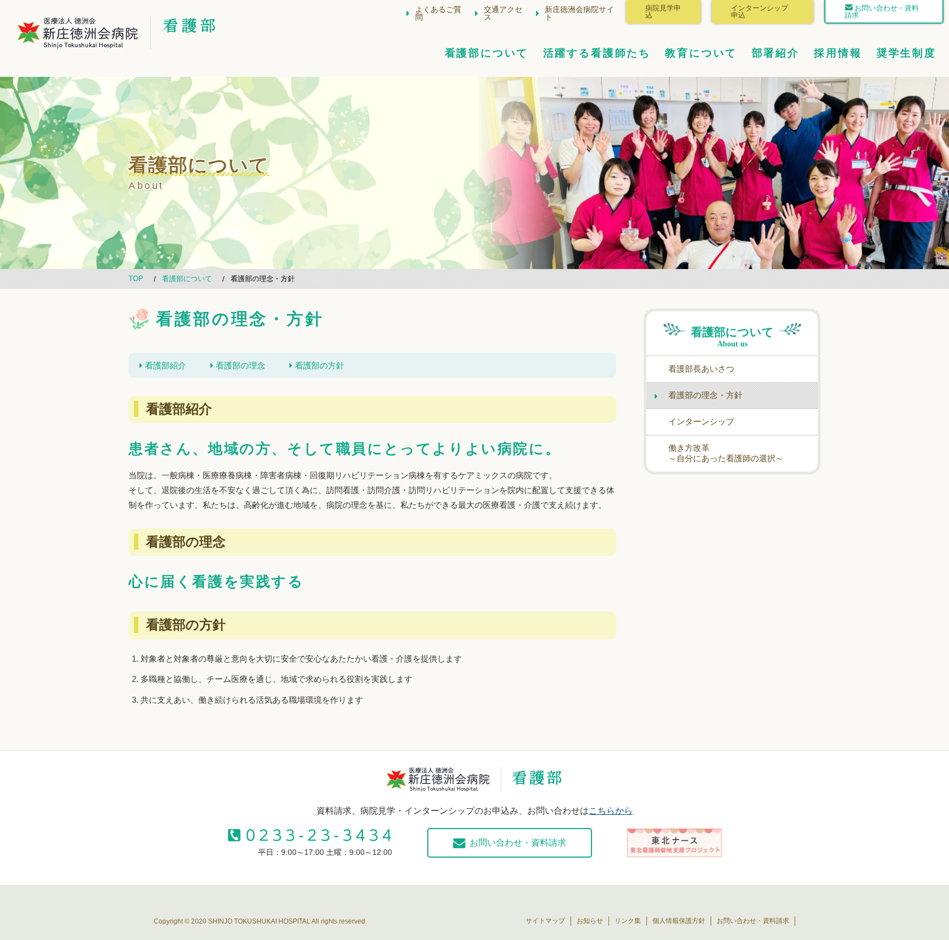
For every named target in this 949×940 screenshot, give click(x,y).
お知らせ (590, 921)
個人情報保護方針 (678, 921)
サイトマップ (545, 921)
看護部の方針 (319, 365)
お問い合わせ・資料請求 (882, 11)
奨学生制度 (906, 53)
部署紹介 (776, 53)
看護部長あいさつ (701, 368)
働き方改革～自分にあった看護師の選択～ (726, 453)
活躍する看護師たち (597, 53)
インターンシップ (701, 421)
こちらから (611, 810)
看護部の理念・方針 (705, 395)
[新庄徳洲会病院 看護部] (77, 40)
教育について (701, 53)
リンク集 (628, 921)
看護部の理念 (240, 365)
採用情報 (838, 53)
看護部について (487, 53)
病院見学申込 (663, 11)
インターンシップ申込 (759, 11)
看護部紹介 (165, 365)
